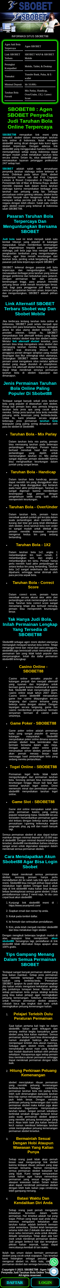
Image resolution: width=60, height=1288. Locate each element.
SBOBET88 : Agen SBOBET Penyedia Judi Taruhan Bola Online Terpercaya (29, 1271)
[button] (53, 1271)
